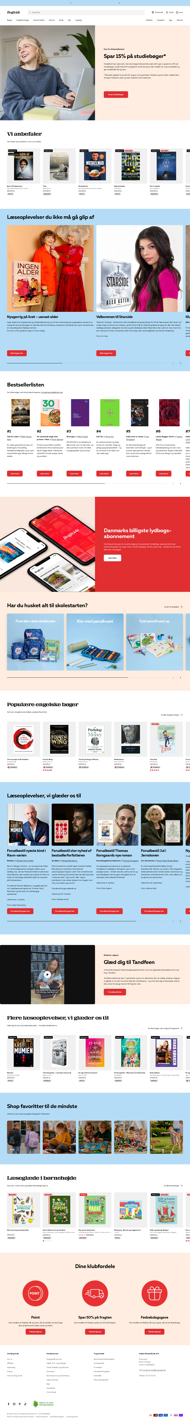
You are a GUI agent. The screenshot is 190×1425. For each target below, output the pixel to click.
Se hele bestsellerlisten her (52, 392)
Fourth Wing (48, 759)
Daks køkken (155, 1073)
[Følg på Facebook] (8, 1404)
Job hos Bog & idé (14, 1375)
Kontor (52, 20)
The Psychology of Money (88, 759)
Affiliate (10, 1363)
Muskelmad (83, 186)
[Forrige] (70, 3)
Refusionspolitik (42, 1417)
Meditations (119, 759)
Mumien (10, 1073)
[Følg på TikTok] (25, 1404)
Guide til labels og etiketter (58, 1367)
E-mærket (98, 1367)
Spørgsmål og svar (54, 1359)
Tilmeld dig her (35, 1332)
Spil (69, 20)
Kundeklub (51, 1388)
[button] (47, 770)
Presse (10, 1371)
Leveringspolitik (72, 1417)
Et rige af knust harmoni (88, 1073)
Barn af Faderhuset (14, 186)
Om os (9, 1359)
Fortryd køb (51, 1392)
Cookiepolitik (99, 1363)
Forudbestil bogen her (20, 911)
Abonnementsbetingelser (104, 1359)
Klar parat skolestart (87, 1230)
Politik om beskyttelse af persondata (20, 1417)
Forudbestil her (115, 992)
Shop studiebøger (116, 94)
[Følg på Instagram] (14, 1404)
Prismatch (51, 1371)
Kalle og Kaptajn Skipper (159, 1230)
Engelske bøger (22, 20)
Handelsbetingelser (102, 1371)
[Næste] (119, 3)
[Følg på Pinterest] (19, 1404)
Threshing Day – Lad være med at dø (57, 1073)
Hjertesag (11, 1367)
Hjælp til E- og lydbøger (56, 1363)
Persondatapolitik (101, 1380)
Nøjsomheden (119, 186)
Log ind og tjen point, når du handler (95, 3)
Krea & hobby (39, 20)
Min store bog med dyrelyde (18, 1230)
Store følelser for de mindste (54, 1230)
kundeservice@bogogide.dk (154, 1370)
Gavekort (161, 20)
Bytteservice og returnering (58, 1375)
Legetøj (78, 20)
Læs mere (15, 473)
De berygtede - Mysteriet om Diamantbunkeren (130, 1073)
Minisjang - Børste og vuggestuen (127, 1230)
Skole (61, 20)
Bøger (9, 20)
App (170, 20)
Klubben (149, 20)
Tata (45, 186)
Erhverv (180, 20)
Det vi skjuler (155, 186)
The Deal (153, 759)
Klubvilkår (97, 1375)
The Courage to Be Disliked (17, 759)
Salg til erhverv (52, 1380)
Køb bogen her (17, 353)
